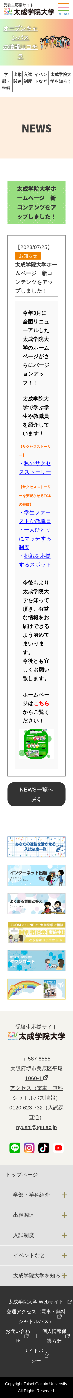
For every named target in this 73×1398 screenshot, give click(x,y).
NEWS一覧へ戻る (37, 794)
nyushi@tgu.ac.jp (36, 1127)
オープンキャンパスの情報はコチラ (20, 42)
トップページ (22, 1175)
